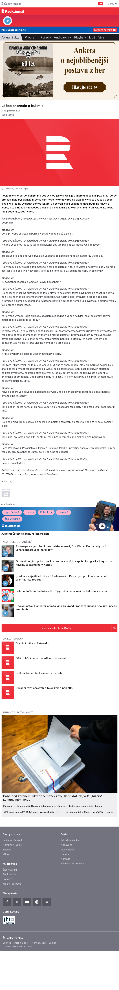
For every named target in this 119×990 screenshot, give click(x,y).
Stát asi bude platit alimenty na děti (39, 673)
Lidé (92, 37)
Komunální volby (12, 844)
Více (103, 37)
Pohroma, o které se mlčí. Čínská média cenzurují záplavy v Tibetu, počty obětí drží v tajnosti (53, 806)
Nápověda (67, 844)
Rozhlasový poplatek (73, 863)
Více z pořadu (13, 638)
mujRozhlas (8, 504)
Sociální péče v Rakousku (32, 643)
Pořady (45, 37)
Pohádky (45, 512)
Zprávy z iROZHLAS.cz (18, 712)
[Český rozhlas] (11, 3)
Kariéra (65, 854)
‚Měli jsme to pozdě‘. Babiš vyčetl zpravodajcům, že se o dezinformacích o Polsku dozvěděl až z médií (58, 812)
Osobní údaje (21, 943)
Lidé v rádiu (67, 849)
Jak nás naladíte (70, 840)
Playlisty (80, 37)
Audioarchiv (62, 37)
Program (31, 37)
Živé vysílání (11, 518)
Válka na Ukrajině (12, 840)
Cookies (7, 943)
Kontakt (65, 858)
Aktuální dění (11, 37)
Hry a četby (11, 512)
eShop (6, 854)
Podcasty (8, 879)
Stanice (7, 849)
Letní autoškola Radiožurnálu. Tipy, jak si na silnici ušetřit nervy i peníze (62, 591)
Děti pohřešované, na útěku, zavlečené (41, 658)
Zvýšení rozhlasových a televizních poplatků (44, 687)
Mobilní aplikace (12, 883)
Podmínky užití (38, 943)
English (52, 943)
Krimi (28, 512)
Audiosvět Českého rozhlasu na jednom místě (25, 534)
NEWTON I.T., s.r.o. (13, 474)
